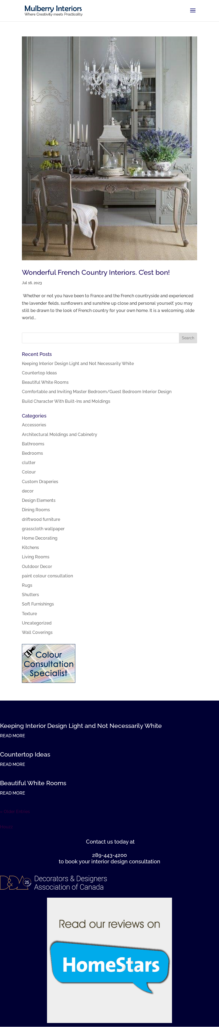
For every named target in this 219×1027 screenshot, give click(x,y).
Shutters (30, 594)
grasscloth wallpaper (43, 528)
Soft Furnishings (38, 604)
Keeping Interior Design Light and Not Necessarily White (78, 363)
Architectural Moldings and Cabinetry (59, 434)
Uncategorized (37, 623)
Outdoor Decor (37, 566)
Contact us (99, 841)
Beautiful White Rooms (45, 382)
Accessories (34, 424)
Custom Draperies (40, 481)
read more (12, 735)
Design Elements (39, 500)
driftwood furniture (41, 519)
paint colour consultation (47, 575)
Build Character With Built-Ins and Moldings (66, 401)
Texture (29, 613)
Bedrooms (32, 453)
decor (28, 491)
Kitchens (30, 547)
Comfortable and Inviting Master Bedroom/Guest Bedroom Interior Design (96, 391)
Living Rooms (35, 556)
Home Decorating (39, 538)
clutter (29, 462)
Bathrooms (33, 443)
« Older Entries (15, 811)
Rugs (27, 585)
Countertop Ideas (39, 372)
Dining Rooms (36, 509)
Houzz (6, 826)
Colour (29, 472)
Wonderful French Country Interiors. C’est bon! (96, 272)
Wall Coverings (37, 632)
